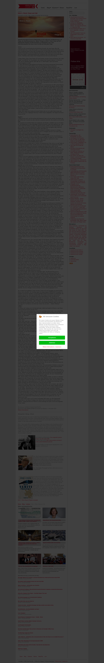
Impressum (58, 347)
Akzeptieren (52, 337)
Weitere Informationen (48, 347)
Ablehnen (52, 343)
